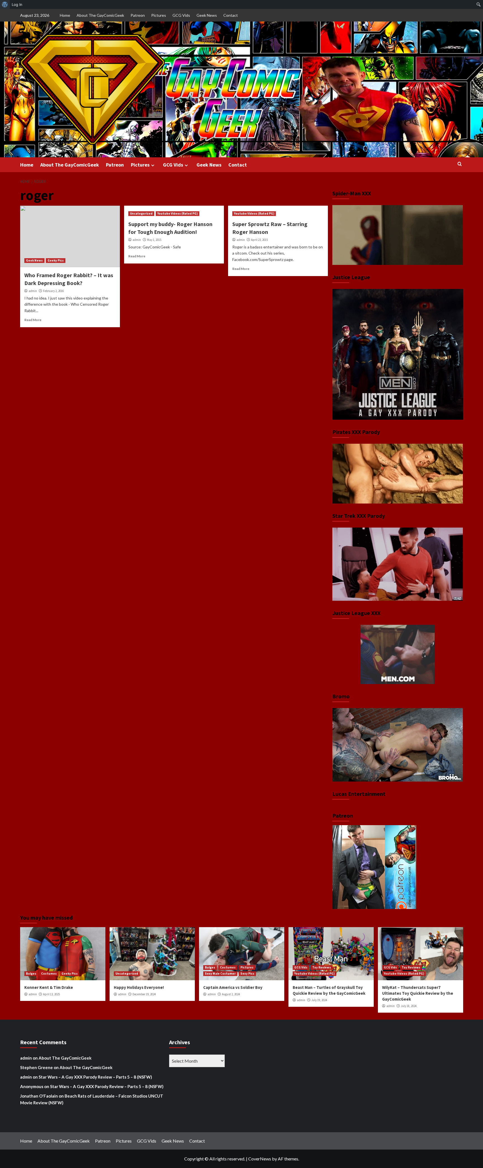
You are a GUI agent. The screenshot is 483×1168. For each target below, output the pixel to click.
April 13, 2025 (51, 994)
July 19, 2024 (319, 1000)
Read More (32, 320)
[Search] (459, 164)
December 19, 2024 (144, 994)
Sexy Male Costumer (220, 973)
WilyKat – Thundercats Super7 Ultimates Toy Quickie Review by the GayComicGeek (417, 993)
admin (33, 291)
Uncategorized (141, 213)
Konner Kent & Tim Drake (48, 987)
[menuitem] (5, 4)
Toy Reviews (321, 967)
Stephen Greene (36, 1067)
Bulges (31, 973)
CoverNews (259, 1158)
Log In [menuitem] (17, 4)
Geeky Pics (56, 260)
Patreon (138, 15)
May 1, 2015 (154, 240)
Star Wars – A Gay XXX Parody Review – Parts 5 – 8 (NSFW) (95, 1076)
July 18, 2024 (408, 1006)
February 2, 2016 (53, 291)
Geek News (206, 15)
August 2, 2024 (231, 994)
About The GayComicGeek (100, 15)
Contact (230, 15)
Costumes (49, 973)
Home (65, 15)
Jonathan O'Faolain (39, 1095)
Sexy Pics (247, 973)
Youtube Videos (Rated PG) (177, 213)
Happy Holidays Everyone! (139, 987)
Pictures (158, 15)
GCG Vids (181, 15)
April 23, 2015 (259, 240)
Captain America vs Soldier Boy (232, 987)
